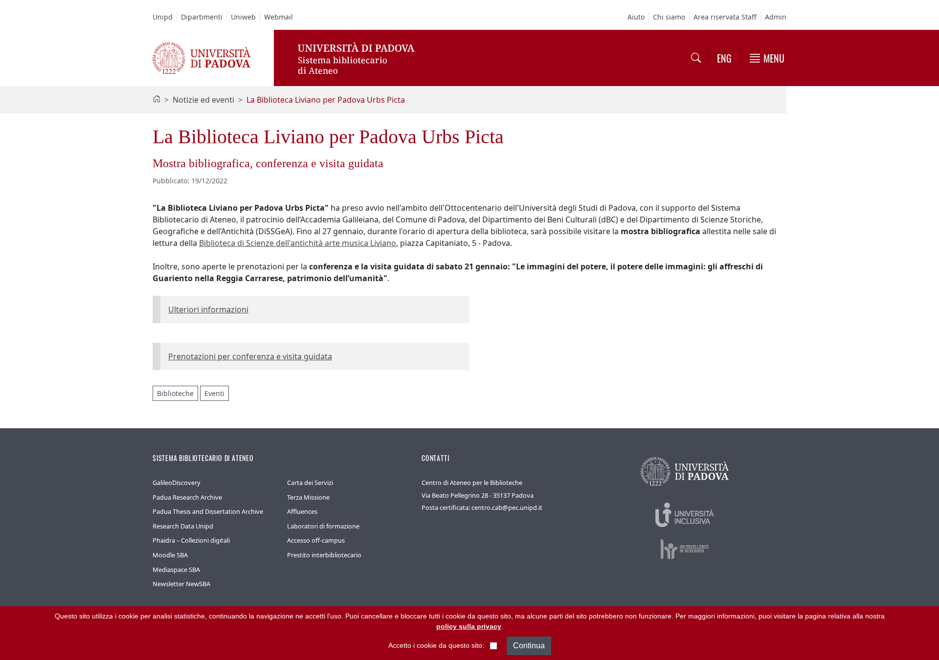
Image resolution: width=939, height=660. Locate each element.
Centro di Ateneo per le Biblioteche (472, 482)
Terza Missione (308, 497)
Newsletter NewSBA (181, 583)
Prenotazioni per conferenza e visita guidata (250, 356)
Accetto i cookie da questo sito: (436, 645)
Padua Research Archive (187, 497)
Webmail (278, 17)
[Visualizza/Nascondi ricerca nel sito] (696, 58)
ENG (724, 58)
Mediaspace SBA (176, 569)
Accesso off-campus (316, 540)
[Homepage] (156, 99)
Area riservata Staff (725, 17)
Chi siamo (669, 17)
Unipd (163, 17)
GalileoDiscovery (177, 482)
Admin (775, 17)
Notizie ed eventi (203, 99)
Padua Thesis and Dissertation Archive (208, 511)
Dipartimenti (202, 17)
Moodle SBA (170, 554)
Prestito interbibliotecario (324, 554)
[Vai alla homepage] (201, 57)
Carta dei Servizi (310, 482)
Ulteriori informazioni (208, 309)
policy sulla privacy (468, 626)
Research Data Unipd (183, 526)
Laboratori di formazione (323, 526)
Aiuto (636, 17)
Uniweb (243, 17)
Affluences (302, 511)
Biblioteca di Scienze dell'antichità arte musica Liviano (297, 243)
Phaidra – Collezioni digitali (191, 540)
